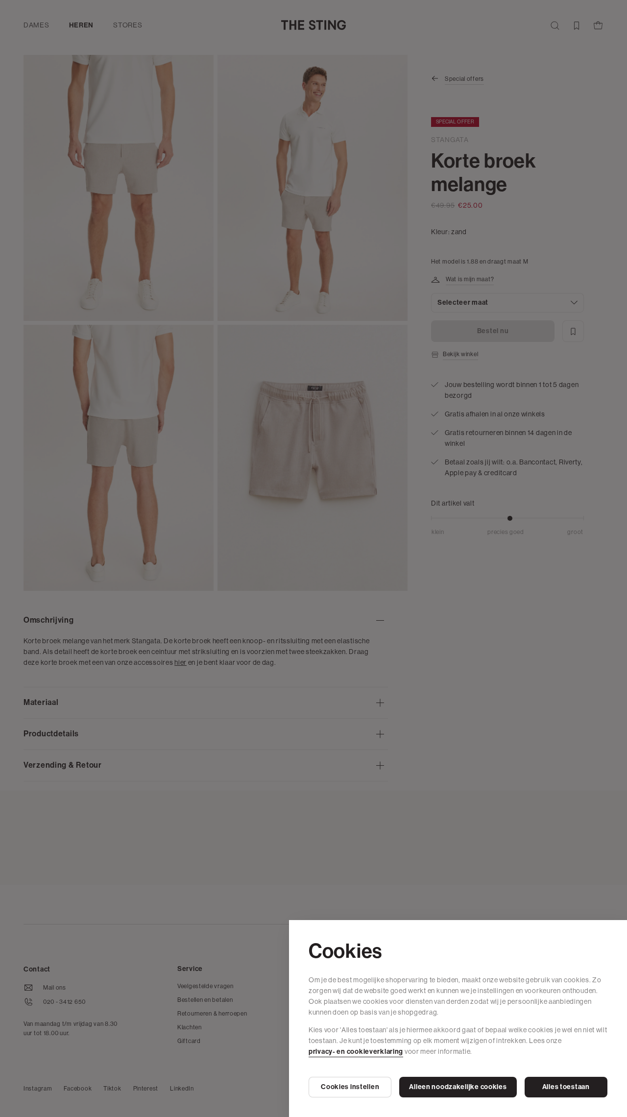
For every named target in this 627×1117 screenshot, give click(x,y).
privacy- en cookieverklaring (356, 1051)
